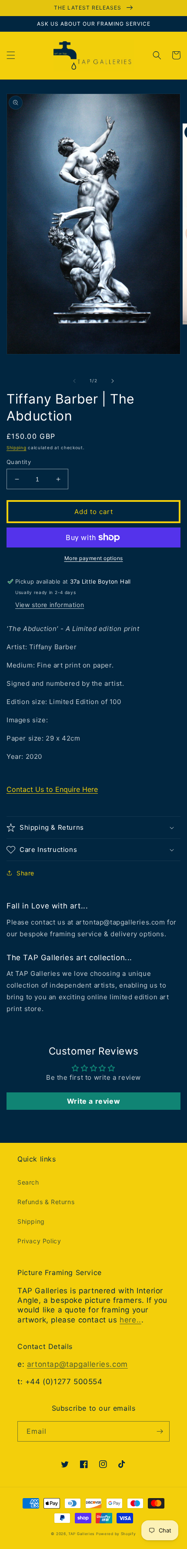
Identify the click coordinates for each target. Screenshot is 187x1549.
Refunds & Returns (45, 1201)
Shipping (17, 447)
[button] (10, 55)
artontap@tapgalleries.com (77, 1364)
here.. (130, 1319)
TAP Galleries (81, 1534)
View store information (49, 604)
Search (28, 1182)
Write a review (93, 1101)
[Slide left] (74, 381)
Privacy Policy (39, 1241)
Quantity (19, 461)
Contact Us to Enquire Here (52, 789)
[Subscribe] (159, 1431)
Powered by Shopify (116, 1534)
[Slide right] (112, 381)
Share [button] (25, 873)
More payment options (93, 558)
